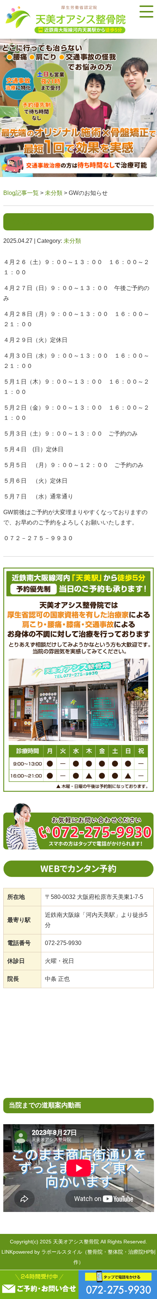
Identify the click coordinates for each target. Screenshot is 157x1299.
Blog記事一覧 (21, 193)
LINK (7, 1252)
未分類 (53, 193)
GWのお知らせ (35, 221)
